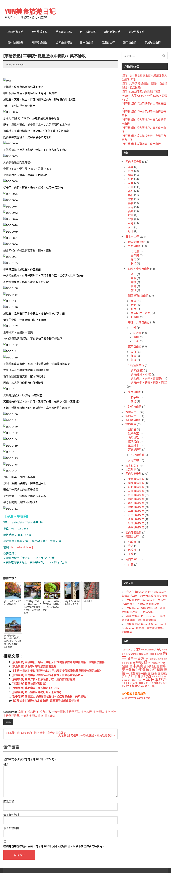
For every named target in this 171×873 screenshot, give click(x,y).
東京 (133, 351)
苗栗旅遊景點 (64, 32)
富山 (136, 337)
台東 (130, 227)
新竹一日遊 (136, 680)
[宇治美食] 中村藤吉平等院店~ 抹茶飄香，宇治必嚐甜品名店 (52, 605)
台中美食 (136, 666)
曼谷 (130, 545)
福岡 (133, 259)
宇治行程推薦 (11, 715)
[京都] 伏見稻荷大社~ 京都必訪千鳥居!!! (71, 603)
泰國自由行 (132, 536)
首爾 (130, 564)
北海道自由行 (136, 365)
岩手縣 (135, 397)
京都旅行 (30, 711)
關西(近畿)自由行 (138, 295)
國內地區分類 (133, 161)
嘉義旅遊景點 (40, 42)
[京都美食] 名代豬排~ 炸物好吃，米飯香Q (36, 692)
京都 (21, 711)
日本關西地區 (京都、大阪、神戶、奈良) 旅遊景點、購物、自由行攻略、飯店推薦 (12, 641)
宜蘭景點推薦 (136, 478)
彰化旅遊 (146, 676)
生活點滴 (130, 469)
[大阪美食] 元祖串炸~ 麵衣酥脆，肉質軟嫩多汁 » (86, 735)
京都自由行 (43, 711)
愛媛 (133, 290)
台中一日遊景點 (150, 658)
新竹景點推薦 (136, 486)
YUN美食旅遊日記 (30, 11)
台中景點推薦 (136, 494)
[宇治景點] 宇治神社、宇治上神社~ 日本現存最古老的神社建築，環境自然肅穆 (32, 607)
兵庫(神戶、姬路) (141, 312)
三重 (136, 341)
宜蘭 (130, 219)
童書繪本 (133, 445)
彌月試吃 (133, 437)
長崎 (133, 263)
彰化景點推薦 (136, 499)
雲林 (130, 199)
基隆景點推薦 (136, 519)
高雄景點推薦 (136, 527)
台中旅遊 (140, 662)
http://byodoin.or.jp (22, 547)
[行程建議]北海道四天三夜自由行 (141, 143)
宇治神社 (110, 711)
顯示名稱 (8, 801)
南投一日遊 (149, 654)
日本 (40, 715)
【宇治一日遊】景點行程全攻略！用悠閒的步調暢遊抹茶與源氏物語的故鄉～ (57, 670)
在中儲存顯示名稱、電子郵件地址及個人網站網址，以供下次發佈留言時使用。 (54, 846)
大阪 (133, 300)
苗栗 (130, 183)
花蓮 (130, 223)
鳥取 (133, 278)
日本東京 (126, 683)
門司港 (135, 251)
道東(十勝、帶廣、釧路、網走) (149, 382)
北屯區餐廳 (149, 649)
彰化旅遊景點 (112, 32)
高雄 (130, 211)
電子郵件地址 (11, 814)
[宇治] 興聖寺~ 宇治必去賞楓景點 (12, 603)
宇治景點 (98, 711)
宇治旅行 (86, 711)
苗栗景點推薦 (136, 490)
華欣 (130, 553)
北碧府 (132, 541)
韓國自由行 (132, 559)
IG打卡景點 (126, 649)
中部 (133, 327)
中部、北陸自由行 (138, 322)
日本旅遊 (50, 715)
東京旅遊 (134, 683)
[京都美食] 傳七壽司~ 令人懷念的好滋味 (35, 688)
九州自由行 (134, 245)
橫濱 (133, 355)
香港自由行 (108, 42)
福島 (133, 401)
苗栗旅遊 (158, 683)
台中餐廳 (142, 669)
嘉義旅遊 (152, 673)
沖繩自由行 (134, 406)
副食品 (132, 429)
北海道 (157, 649)
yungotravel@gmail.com (136, 697)
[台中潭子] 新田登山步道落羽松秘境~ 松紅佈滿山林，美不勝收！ (50, 696)
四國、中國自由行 (138, 268)
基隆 (130, 167)
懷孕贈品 (133, 441)
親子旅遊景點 (135, 686)
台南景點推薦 (136, 515)
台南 (130, 207)
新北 (130, 231)
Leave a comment (15, 64)
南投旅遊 (158, 654)
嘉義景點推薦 (136, 511)
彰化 (130, 195)
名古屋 (137, 333)
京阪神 (140, 649)
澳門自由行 (129, 42)
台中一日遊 (135, 658)
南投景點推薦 (136, 503)
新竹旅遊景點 (40, 32)
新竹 (130, 179)
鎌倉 (133, 359)
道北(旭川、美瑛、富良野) (146, 378)
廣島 (133, 286)
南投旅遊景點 (136, 32)
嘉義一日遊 (141, 673)
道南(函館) (137, 370)
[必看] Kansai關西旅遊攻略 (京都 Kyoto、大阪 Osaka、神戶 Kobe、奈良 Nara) (144, 95)
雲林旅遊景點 (15, 42)
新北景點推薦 (136, 523)
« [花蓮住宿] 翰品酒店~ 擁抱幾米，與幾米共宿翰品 (36, 732)
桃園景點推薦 (136, 482)
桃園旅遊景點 (15, 32)
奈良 (133, 308)
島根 (133, 282)
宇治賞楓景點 (29, 715)
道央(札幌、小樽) (141, 374)
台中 (130, 187)
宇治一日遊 (58, 711)
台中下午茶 (162, 658)
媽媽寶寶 (130, 424)
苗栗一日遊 (149, 683)
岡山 (133, 274)
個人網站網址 (11, 828)
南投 (130, 191)
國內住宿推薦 (133, 532)
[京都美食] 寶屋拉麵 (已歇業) (29, 683)
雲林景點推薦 (136, 507)
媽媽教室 (133, 433)
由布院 (135, 255)
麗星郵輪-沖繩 (136, 241)
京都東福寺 (87, 601)
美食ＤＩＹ (132, 465)
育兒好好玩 (134, 449)
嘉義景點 (162, 673)
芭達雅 (132, 549)
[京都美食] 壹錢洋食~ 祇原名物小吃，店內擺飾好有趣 (43, 679)
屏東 (130, 215)
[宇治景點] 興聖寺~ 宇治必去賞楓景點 (34, 666)
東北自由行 (134, 391)
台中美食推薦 (151, 666)
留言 (6, 764)
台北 (130, 171)
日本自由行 (86, 42)
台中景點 (153, 662)
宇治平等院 (73, 711)
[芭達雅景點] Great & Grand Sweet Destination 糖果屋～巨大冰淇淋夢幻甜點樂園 (144, 628)
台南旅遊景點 (64, 42)
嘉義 (130, 203)
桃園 (130, 175)
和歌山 (135, 316)
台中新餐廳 (127, 662)
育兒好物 (133, 460)
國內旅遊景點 (133, 473)
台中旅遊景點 (88, 32)
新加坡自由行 (153, 42)
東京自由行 (134, 346)
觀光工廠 (150, 686)
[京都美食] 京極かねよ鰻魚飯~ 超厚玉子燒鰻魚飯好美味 (46, 700)
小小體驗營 (137, 454)
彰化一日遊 (134, 676)
